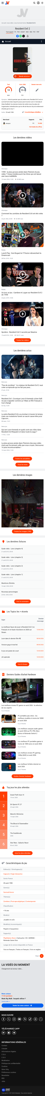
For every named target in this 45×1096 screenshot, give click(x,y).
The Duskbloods (16, 833)
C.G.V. (4, 1057)
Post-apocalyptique (18, 901)
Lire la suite (5, 1001)
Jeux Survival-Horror (20, 23)
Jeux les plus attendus (22, 853)
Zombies (6, 901)
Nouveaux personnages (9, 592)
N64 (31, 32)
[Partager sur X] (23, 36)
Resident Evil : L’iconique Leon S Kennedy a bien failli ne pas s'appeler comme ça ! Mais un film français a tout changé (21, 401)
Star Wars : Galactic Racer (19, 843)
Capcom (6, 874)
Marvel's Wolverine (16, 814)
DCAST (23, 32)
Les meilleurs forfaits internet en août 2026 (29, 765)
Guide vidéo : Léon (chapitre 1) (12, 575)
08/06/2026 (40, 638)
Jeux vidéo (10, 23)
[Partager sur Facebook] (17, 36)
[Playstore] (3, 1032)
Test (8, 84)
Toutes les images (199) (22, 531)
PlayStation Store (9, 938)
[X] (9, 1019)
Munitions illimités (8, 583)
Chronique (21, 172)
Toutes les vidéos (22, 340)
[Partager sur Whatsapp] (20, 36)
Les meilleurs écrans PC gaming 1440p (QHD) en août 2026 (29, 754)
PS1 (34, 32)
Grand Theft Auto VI (17, 795)
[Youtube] (19, 1019)
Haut (37, 956)
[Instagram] (14, 1019)
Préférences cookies (9, 1072)
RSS (3, 1078)
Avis (20, 84)
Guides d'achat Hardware (22, 776)
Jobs (3, 1081)
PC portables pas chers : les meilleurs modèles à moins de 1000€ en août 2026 (31, 718)
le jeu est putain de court (10, 651)
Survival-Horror (8, 892)
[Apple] (9, 1032)
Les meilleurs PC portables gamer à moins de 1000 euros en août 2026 (30, 742)
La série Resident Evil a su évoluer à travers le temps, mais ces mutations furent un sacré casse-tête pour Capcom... (22, 416)
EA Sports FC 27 (16, 804)
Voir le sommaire (22, 601)
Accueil (4, 23)
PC (15, 32)
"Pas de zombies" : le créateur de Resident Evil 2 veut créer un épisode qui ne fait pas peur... (22, 386)
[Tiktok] (30, 1019)
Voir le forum (22, 664)
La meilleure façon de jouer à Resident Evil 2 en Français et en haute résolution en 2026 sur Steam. (18, 629)
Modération (6, 1060)
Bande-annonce (24, 76)
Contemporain (31, 901)
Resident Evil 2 (22, 28)
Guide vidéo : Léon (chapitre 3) (12, 557)
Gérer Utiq (5, 1069)
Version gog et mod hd (9, 645)
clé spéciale (5, 657)
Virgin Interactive (16, 874)
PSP (38, 32)
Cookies (4, 1066)
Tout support (9, 32)
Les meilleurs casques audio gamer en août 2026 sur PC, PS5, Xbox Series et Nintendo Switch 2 (30, 731)
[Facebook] (3, 1019)
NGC (27, 32)
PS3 (18, 32)
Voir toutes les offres (35, 127)
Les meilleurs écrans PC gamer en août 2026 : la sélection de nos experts (21, 706)
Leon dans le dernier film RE (11, 638)
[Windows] (14, 1032)
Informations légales (9, 1051)
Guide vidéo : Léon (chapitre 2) (12, 566)
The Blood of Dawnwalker (19, 824)
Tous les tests (23, 465)
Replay (21, 252)
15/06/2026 (40, 629)
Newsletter (5, 1075)
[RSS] (25, 1019)
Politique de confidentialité (11, 1063)
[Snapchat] (41, 1019)
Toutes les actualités (22, 459)
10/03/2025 (40, 651)
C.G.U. (4, 1054)
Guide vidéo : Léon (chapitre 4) (12, 549)
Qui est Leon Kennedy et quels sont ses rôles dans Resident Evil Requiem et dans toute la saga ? (21, 431)
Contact (4, 1046)
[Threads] (35, 1019)
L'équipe (4, 1048)
